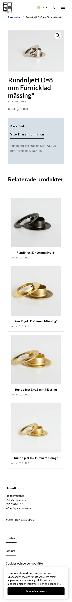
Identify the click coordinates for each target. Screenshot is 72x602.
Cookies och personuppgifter (25, 563)
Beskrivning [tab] (18, 126)
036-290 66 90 (14, 504)
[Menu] (63, 7)
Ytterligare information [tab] (27, 134)
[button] (58, 35)
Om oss (11, 550)
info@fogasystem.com (19, 508)
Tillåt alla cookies (36, 591)
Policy (32, 519)
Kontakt (11, 538)
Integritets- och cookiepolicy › (43, 583)
